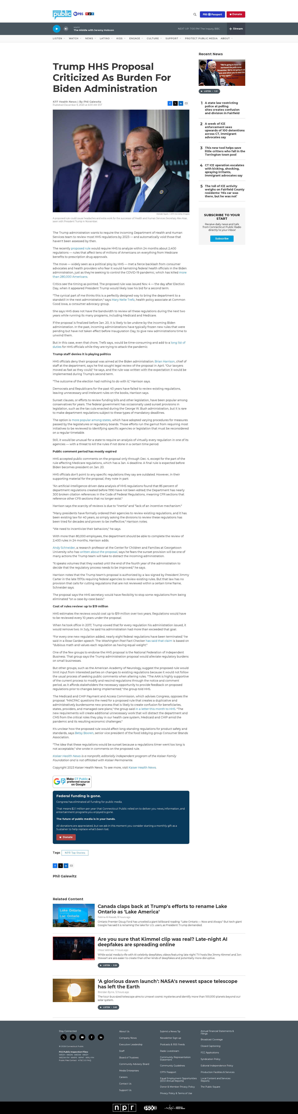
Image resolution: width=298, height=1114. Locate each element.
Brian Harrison (165, 361)
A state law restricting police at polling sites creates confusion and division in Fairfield (222, 108)
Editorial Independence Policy (217, 1066)
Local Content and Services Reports (215, 1079)
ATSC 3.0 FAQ (84, 1060)
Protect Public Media (201, 38)
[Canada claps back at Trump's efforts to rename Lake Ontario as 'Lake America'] (74, 915)
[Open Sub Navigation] (64, 38)
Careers (123, 1077)
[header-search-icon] (195, 14)
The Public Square (210, 1087)
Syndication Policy (210, 1059)
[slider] (70, 28)
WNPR (74, 1057)
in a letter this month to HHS (155, 709)
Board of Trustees (128, 1057)
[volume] (66, 28)
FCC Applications (210, 1052)
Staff (121, 1051)
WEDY (85, 1055)
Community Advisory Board (134, 1064)
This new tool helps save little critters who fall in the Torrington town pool (225, 151)
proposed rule (80, 248)
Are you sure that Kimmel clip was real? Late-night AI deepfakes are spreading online (162, 941)
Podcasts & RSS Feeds (172, 1044)
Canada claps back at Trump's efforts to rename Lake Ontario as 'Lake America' (162, 909)
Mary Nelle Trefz (123, 299)
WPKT (81, 1057)
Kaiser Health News (142, 767)
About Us (124, 1031)
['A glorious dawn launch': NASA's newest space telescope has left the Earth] (74, 990)
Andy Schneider (64, 547)
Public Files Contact (68, 1060)
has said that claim (159, 641)
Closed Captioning (210, 1046)
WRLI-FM (90, 1057)
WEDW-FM (64, 1057)
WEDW (77, 1055)
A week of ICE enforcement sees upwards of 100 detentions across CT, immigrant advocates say (225, 130)
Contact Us (125, 1084)
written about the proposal (98, 552)
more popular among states (91, 420)
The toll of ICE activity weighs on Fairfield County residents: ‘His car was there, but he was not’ (224, 191)
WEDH (62, 1055)
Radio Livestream (169, 1051)
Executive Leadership (130, 1044)
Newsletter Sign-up (170, 1038)
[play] (56, 28)
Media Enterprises (129, 1071)
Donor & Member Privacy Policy (177, 1087)
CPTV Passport (168, 1072)
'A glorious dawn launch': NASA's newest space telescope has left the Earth (167, 984)
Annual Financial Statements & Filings (217, 1032)
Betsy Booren (84, 733)
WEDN (70, 1055)
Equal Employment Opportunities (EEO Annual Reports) (178, 1079)
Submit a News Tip (170, 1031)
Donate (237, 14)
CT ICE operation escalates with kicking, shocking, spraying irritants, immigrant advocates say (224, 170)
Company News (128, 1038)
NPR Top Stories (75, 852)
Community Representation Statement (175, 1058)
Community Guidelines (172, 1066)
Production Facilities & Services (217, 1072)
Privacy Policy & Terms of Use (176, 1093)
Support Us (125, 1090)
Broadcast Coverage (212, 1039)
